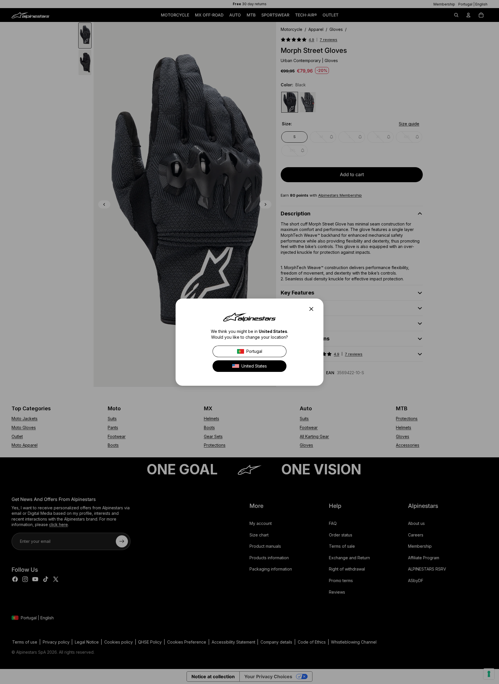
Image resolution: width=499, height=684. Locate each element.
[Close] (313, 309)
